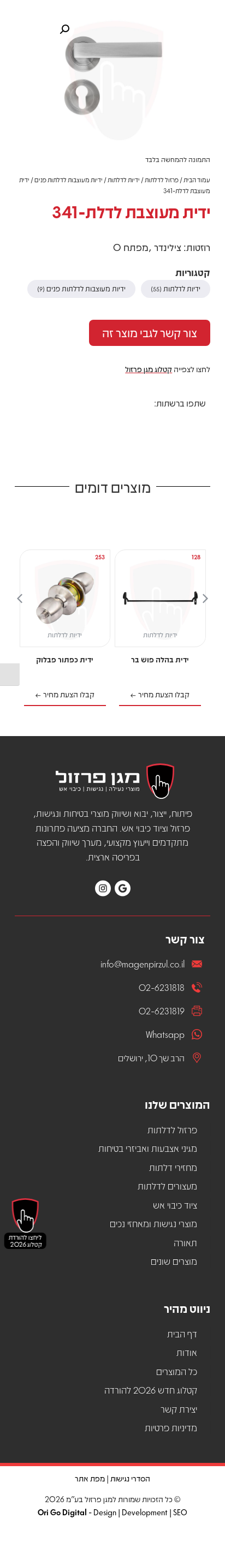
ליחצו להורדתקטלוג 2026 (30, 1240)
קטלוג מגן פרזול (148, 368)
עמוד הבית (196, 179)
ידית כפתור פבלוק (64, 659)
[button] (198, 422)
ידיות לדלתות (124, 179)
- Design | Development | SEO (112, 1512)
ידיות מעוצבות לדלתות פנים (68, 179)
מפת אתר (90, 1478)
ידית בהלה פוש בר (160, 659)
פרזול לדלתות (162, 179)
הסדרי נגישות (130, 1478)
